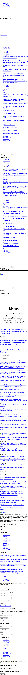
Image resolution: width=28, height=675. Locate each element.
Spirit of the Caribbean (10, 128)
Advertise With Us (7, 140)
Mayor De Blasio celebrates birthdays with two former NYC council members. (13, 385)
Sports (7, 55)
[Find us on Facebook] (0, 20)
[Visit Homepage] (3, 35)
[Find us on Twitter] (1, 20)
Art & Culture (6, 93)
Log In (2, 620)
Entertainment (6, 48)
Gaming (7, 51)
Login (5, 22)
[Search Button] (0, 153)
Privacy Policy (6, 6)
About (4, 2)
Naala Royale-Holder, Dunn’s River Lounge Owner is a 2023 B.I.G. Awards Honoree (12, 367)
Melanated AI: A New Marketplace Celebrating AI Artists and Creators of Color (13, 400)
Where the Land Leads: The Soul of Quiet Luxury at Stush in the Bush (12, 459)
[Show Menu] (0, 272)
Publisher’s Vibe (7, 137)
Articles (5, 536)
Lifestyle (5, 92)
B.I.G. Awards (6, 139)
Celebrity (5, 90)
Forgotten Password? (5, 606)
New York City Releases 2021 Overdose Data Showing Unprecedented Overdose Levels (13, 419)
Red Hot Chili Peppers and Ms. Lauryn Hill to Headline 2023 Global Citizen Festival (13, 331)
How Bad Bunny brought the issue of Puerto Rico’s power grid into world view (13, 438)
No (4, 674)
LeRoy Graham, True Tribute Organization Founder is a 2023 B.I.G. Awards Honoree (12, 377)
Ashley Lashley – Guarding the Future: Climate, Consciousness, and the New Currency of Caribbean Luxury (11, 450)
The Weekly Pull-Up (9, 113)
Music (7, 54)
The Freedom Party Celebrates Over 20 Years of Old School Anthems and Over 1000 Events (14, 342)
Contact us (5, 4)
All (6, 50)
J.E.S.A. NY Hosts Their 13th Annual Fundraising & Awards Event (14, 99)
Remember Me (5, 600)
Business (5, 136)
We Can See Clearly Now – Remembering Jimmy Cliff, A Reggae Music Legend (15, 61)
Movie (7, 52)
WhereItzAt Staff (6, 336)
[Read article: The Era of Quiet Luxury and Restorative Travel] (14, 505)
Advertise (5, 3)
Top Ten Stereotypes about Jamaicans (12, 392)
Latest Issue (6, 47)
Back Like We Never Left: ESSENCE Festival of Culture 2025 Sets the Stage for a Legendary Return (15, 81)
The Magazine (6, 535)
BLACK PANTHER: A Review (11, 133)
